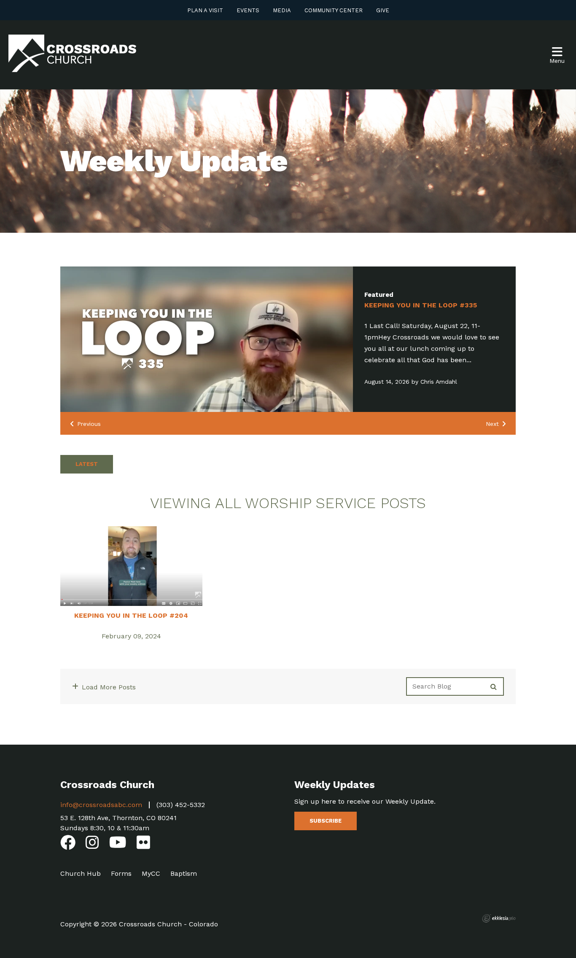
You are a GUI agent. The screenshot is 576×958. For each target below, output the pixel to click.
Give (382, 10)
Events (248, 10)
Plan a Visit (205, 10)
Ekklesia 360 (499, 918)
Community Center (333, 10)
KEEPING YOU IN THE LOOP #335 (420, 305)
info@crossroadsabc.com (101, 805)
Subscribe (326, 821)
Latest (86, 464)
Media (282, 10)
